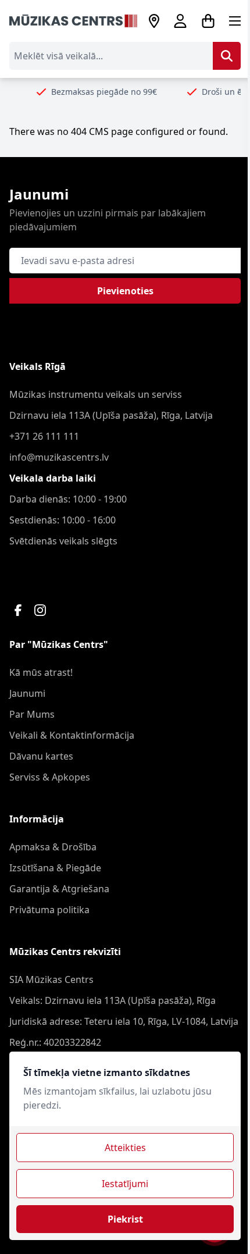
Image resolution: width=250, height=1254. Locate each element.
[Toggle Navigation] (235, 21)
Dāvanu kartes (41, 756)
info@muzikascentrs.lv (59, 457)
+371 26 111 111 (44, 436)
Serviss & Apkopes (49, 777)
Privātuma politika (49, 909)
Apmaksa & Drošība (53, 846)
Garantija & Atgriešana (59, 888)
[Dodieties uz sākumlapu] (73, 21)
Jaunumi (27, 693)
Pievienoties (125, 290)
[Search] (227, 56)
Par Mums (32, 714)
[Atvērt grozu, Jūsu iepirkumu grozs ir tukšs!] (208, 21)
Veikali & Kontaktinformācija (71, 735)
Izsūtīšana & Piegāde (55, 867)
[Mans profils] (180, 21)
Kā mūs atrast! (41, 672)
